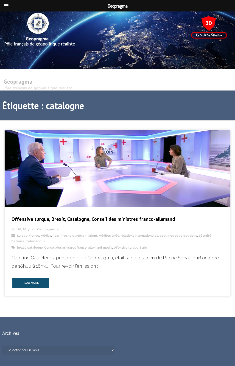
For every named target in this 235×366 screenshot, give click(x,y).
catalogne (35, 247)
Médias (46, 235)
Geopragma (46, 229)
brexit (21, 247)
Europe (22, 235)
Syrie (143, 247)
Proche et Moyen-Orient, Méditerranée (90, 235)
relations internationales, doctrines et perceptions (159, 235)
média (107, 247)
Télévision (34, 241)
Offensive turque (126, 247)
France (34, 235)
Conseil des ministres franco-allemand (73, 247)
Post (56, 235)
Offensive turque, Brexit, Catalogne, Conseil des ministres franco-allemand (93, 219)
